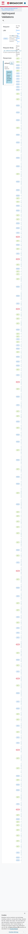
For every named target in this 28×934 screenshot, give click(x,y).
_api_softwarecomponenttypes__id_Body (13, 50)
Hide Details (11, 63)
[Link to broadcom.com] (15, 3)
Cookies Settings (13, 932)
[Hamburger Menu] (3, 2)
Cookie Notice (14, 928)
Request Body (18, 35)
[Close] (24, 913)
